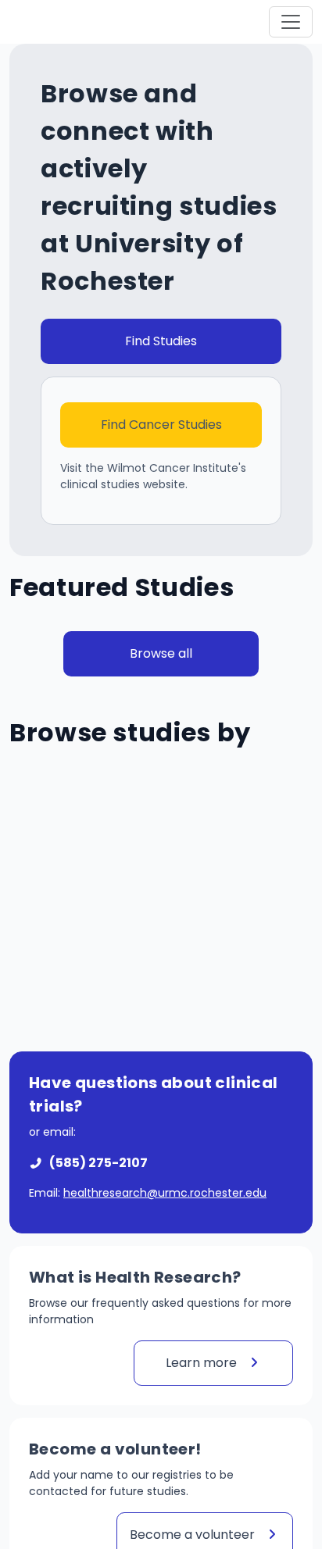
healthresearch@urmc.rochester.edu (165, 1193)
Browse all (161, 653)
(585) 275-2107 (98, 1163)
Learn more (203, 1363)
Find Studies (161, 341)
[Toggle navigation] (291, 21)
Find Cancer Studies (161, 425)
